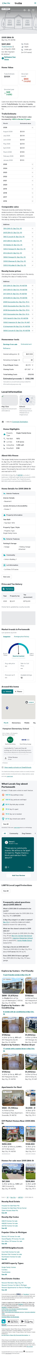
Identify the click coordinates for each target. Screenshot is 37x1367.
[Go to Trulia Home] (18, 3)
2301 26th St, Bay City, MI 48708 (15, 286)
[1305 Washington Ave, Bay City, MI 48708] (13, 986)
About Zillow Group (16, 1329)
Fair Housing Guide (27, 1329)
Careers (3, 1330)
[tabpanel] (18, 368)
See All (6, 824)
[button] (35, 3)
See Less (7, 577)
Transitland (26, 1294)
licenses (20, 1304)
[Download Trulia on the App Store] (13, 1321)
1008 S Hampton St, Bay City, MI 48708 (17, 322)
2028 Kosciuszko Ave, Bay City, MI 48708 (18, 302)
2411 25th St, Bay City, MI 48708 (15, 294)
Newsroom (9, 1330)
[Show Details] (32, 127)
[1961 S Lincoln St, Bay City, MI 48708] (13, 1171)
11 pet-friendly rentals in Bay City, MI (16, 975)
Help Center (8, 1353)
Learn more (10, 776)
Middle (26, 723)
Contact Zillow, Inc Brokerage (10, 1317)
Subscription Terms (6, 1332)
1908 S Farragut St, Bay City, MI (14, 257)
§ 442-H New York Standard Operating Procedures (14, 1309)
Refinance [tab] (6, 348)
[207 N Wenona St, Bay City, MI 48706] (13, 1134)
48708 (20, 475)
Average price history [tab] (21, 636)
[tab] (8, 589)
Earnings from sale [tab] (10, 344)
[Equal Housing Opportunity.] (24, 1351)
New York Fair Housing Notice (9, 1310)
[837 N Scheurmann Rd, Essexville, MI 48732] (13, 1098)
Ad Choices (27, 1332)
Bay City (6, 922)
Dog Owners (26, 833)
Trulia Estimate (10, 117)
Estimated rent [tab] (26, 344)
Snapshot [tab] (6, 637)
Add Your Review (18, 875)
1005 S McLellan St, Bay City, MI (14, 265)
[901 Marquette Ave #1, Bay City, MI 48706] (13, 1025)
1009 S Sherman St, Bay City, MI (14, 261)
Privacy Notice (20, 1332)
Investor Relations (17, 1330)
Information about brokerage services (14, 1312)
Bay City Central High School (22, 936)
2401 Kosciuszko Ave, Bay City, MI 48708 (18, 314)
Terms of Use (26, 1330)
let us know (30, 1346)
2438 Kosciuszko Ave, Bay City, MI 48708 (18, 310)
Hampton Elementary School (22, 938)
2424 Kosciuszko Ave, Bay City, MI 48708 (18, 306)
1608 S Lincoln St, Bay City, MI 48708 (16, 330)
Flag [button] (29, 867)
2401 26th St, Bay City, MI (12, 241)
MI (7, 1197)
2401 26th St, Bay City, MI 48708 (15, 290)
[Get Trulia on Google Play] (27, 1321)
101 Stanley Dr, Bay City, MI (12, 245)
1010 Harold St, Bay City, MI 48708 (15, 318)
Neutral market (18, 656)
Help (14, 1332)
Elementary (16, 723)
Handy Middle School (24, 940)
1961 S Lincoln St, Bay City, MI (13, 237)
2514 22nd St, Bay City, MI (12, 253)
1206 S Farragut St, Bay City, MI (14, 249)
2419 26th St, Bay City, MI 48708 (15, 298)
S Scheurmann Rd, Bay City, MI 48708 (16, 326)
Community (13, 833)
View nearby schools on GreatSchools (17, 767)
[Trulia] (4, 1321)
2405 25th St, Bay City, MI (12, 233)
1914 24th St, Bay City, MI (12, 228)
